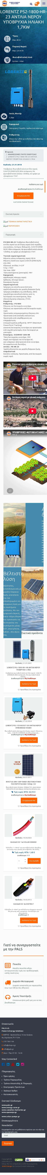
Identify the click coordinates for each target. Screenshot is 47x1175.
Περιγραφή (23, 235)
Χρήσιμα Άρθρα (10, 1091)
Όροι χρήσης (9, 1076)
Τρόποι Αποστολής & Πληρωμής (18, 1083)
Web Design (7, 1166)
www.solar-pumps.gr (11, 1116)
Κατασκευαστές (11, 1094)
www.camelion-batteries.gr (14, 1110)
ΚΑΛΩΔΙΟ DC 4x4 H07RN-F (23, 904)
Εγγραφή (8, 1143)
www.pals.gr (7, 1105)
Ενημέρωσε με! (23, 196)
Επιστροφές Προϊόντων (14, 1087)
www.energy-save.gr (11, 1107)
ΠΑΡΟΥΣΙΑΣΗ (14, 226)
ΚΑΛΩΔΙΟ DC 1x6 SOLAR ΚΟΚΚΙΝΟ (23, 842)
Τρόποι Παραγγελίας (13, 1080)
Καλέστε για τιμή (36, 184)
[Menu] (44, 3)
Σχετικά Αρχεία (23, 214)
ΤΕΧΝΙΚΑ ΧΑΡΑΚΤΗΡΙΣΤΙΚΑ (20, 222)
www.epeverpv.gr (9, 1112)
